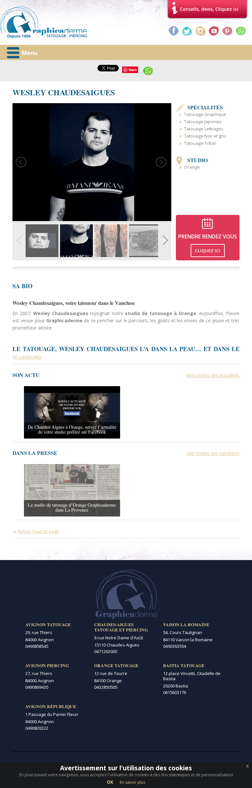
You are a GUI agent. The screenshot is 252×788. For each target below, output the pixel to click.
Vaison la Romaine (186, 624)
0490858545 (36, 646)
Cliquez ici (207, 250)
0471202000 (105, 651)
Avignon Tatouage (48, 624)
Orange (192, 167)
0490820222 (36, 728)
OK (110, 782)
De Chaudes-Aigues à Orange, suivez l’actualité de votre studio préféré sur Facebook (72, 429)
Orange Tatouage (116, 665)
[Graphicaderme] (43, 22)
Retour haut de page (38, 531)
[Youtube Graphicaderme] (214, 31)
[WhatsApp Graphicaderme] (241, 31)
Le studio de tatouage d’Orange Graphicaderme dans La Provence (72, 507)
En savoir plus (132, 782)
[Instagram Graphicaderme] (200, 31)
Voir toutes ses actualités (213, 375)
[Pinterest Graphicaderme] (227, 31)
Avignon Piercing (47, 665)
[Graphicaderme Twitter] (187, 31)
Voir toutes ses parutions (213, 453)
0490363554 (174, 646)
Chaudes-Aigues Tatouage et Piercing (121, 627)
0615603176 (174, 692)
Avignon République (50, 706)
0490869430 (36, 687)
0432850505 (105, 687)
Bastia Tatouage (183, 665)
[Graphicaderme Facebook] (173, 31)
